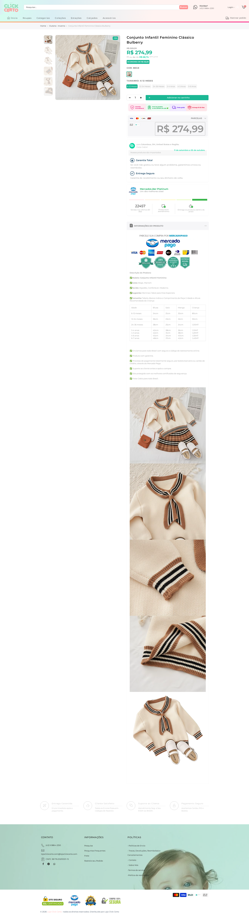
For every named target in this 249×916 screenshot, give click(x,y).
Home (43, 26)
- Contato (132, 860)
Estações (76, 18)
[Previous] (60, 67)
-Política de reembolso (138, 875)
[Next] (115, 67)
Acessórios (109, 18)
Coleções (60, 18)
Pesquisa (88, 845)
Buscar (183, 7)
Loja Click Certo (111, 912)
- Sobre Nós (133, 865)
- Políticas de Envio (136, 845)
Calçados (92, 18)
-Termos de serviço (136, 870)
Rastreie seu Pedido (93, 861)
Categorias (43, 18)
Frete (86, 856)
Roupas (27, 18)
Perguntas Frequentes (94, 851)
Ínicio (14, 18)
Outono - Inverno (57, 26)
